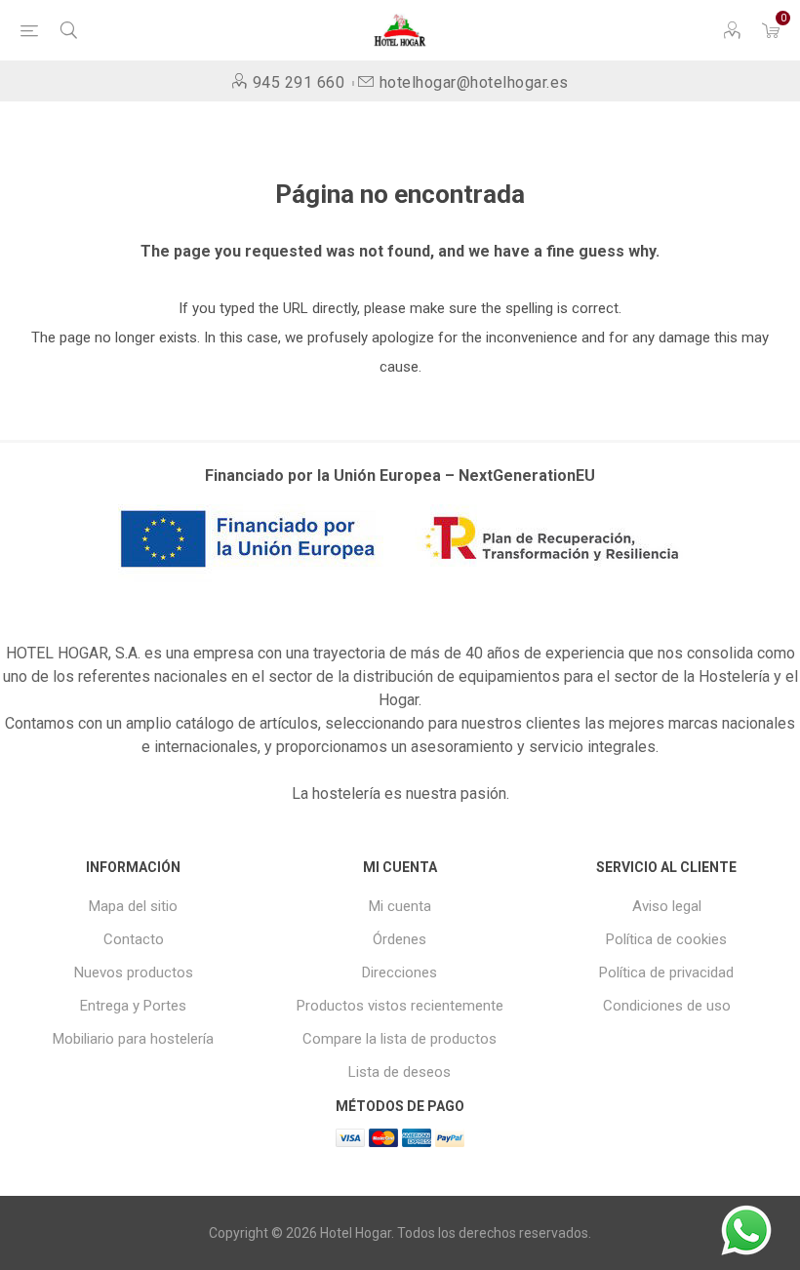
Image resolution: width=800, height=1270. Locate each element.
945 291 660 (298, 82)
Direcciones (399, 972)
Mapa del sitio (133, 906)
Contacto (133, 939)
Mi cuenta (400, 906)
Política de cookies (666, 939)
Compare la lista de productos (399, 1039)
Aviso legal (666, 906)
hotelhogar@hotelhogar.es (474, 82)
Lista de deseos (399, 1072)
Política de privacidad (666, 972)
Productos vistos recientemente (400, 1005)
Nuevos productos (133, 972)
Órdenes (399, 939)
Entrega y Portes (133, 1005)
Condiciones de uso (667, 1005)
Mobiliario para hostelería (133, 1039)
